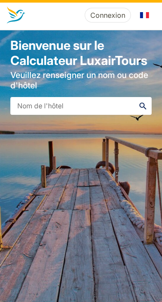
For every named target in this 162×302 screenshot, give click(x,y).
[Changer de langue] (144, 15)
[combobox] (81, 106)
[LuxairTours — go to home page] (16, 15)
